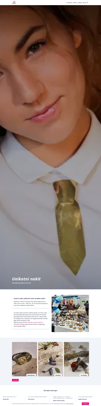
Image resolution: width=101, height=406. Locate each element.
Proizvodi (69, 2)
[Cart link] (87, 2)
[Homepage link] (14, 3)
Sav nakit (15, 380)
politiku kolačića (70, 403)
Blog (84, 2)
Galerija (80, 2)
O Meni (75, 2)
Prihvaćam (85, 403)
